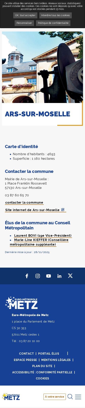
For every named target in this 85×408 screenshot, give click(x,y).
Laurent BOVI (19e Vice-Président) (42, 235)
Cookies (42, 378)
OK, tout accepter (25, 15)
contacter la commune (24, 202)
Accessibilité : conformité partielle (42, 372)
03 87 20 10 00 (29, 341)
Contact (26, 353)
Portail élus (48, 353)
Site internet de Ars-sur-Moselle (32, 210)
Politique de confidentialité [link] (53, 23)
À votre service (54, 396)
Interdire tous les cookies (55, 15)
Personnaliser (24, 23)
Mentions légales (56, 360)
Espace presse (25, 360)
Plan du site (42, 366)
